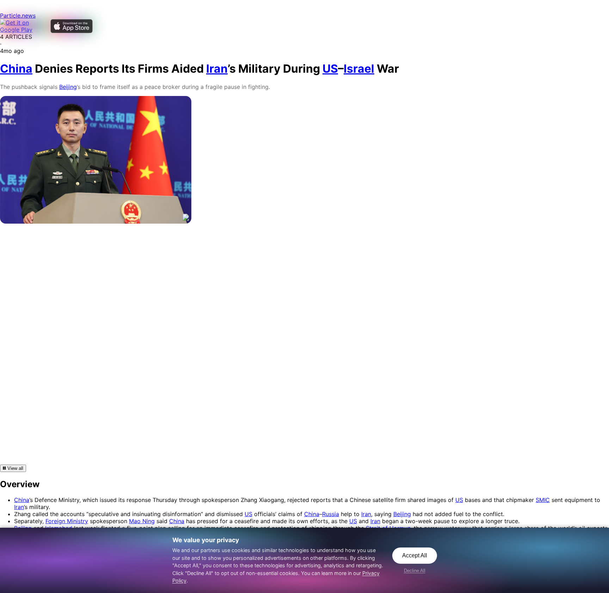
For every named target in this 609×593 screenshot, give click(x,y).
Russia (330, 514)
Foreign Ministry (66, 521)
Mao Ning (142, 521)
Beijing (68, 86)
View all (14, 468)
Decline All (414, 570)
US (459, 499)
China (21, 499)
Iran (19, 506)
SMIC (543, 499)
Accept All (414, 555)
